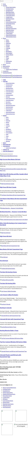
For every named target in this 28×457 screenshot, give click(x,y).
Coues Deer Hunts (10, 15)
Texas (7, 58)
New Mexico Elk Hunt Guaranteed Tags (11, 249)
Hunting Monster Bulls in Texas (9, 330)
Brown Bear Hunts (10, 14)
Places (4, 38)
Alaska (7, 41)
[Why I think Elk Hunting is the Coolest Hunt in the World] (13, 219)
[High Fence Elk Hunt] (5, 233)
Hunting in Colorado (6, 308)
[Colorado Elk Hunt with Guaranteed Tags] (10, 315)
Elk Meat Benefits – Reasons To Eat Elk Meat (13, 212)
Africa (7, 40)
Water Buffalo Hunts (11, 35)
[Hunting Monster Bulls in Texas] (8, 327)
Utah (7, 59)
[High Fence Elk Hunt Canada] (7, 184)
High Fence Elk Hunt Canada (8, 187)
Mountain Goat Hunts (11, 28)
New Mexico (9, 51)
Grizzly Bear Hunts (10, 23)
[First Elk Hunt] (4, 257)
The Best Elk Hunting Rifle (8, 283)
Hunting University (7, 73)
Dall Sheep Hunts (10, 19)
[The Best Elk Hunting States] (7, 268)
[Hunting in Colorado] (5, 304)
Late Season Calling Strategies (9, 295)
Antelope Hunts (10, 9)
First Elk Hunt (4, 261)
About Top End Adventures (9, 387)
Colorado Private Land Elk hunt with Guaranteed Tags (10, 356)
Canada (8, 46)
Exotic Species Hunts (11, 22)
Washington (9, 61)
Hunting (5, 5)
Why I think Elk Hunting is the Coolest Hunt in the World (13, 224)
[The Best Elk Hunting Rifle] (7, 280)
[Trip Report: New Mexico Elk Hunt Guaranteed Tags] (12, 195)
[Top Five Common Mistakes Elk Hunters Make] (11, 338)
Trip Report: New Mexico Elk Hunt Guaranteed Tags (13, 199)
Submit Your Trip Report (12, 69)
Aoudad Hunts (9, 10)
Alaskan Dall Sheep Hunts (9, 394)
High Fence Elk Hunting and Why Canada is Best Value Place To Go (14, 175)
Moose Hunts (9, 27)
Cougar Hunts (9, 17)
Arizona (8, 45)
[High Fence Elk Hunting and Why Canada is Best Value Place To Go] (14, 170)
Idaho (7, 50)
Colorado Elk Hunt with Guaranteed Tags (12, 319)
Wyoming (8, 63)
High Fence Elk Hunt (6, 236)
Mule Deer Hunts (10, 30)
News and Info (6, 66)
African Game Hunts (11, 7)
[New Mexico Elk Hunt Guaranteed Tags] (10, 246)
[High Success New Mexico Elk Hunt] (8, 156)
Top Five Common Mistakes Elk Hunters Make (13, 342)
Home (4, 4)
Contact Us (5, 71)
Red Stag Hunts (10, 32)
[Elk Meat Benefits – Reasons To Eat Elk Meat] (11, 208)
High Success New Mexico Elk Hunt (10, 159)
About (4, 64)
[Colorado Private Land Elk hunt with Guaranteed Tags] (13, 351)
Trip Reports (6, 68)
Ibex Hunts (8, 25)
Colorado (8, 48)
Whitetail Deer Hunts (11, 37)
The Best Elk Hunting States (8, 272)
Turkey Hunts (9, 33)
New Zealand (9, 53)
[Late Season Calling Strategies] (8, 291)
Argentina (8, 43)
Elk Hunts (8, 20)
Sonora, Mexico (9, 55)
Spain (7, 56)
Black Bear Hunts (10, 12)
